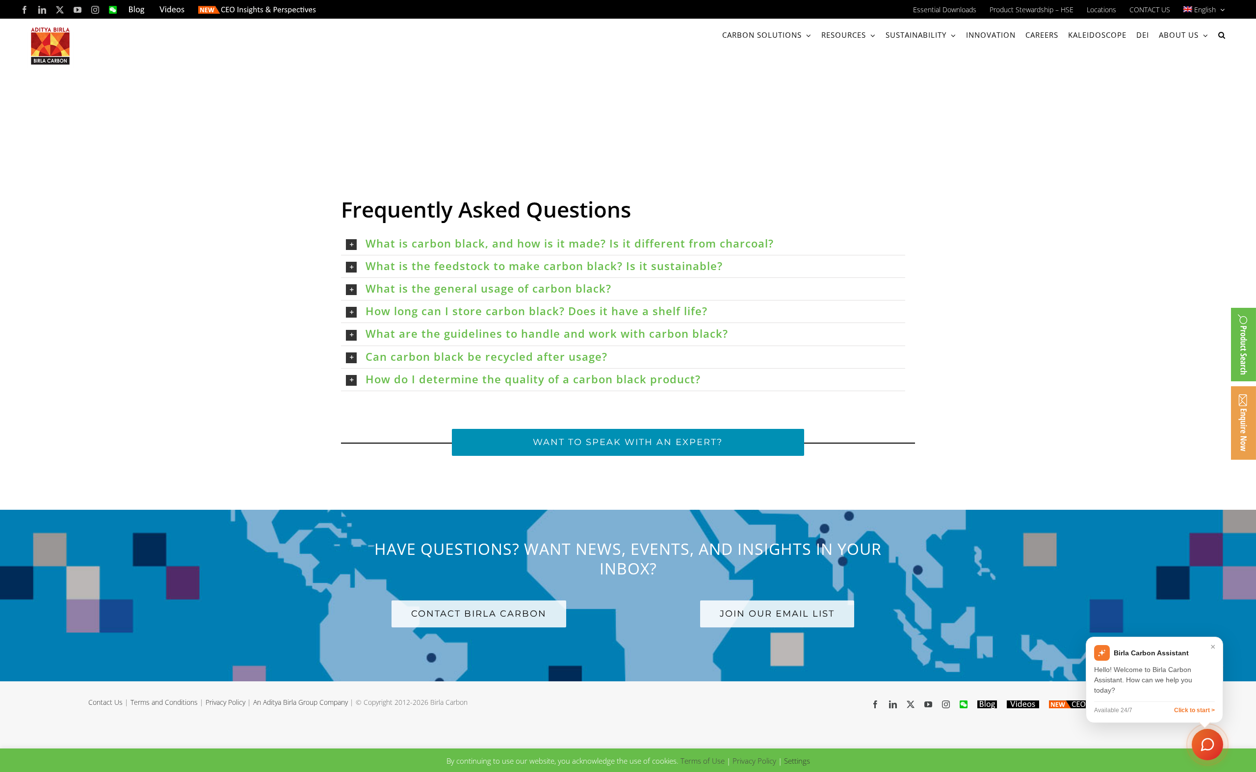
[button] (1222, 35)
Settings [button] (797, 761)
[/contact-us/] (1243, 423)
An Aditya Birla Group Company (300, 702)
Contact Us (105, 702)
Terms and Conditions (164, 702)
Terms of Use (702, 761)
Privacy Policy (225, 702)
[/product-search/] (1243, 344)
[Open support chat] (1207, 744)
